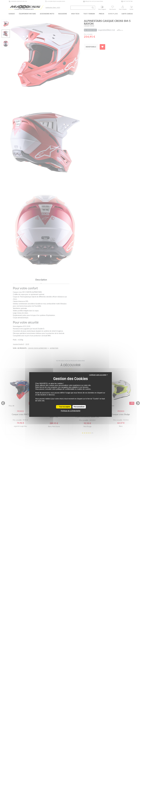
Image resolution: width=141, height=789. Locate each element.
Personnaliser (79, 407)
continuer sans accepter (97, 375)
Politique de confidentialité (70, 411)
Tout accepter (64, 407)
